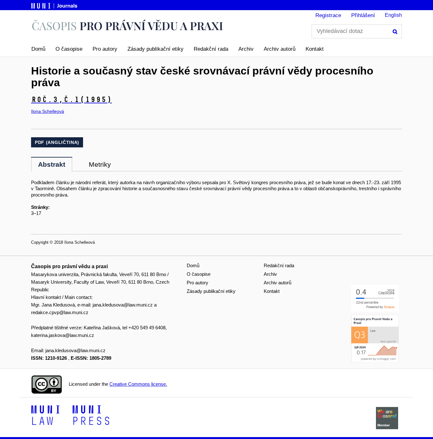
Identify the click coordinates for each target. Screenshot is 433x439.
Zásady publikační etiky (155, 49)
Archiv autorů (279, 49)
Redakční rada (211, 49)
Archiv (246, 49)
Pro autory (105, 49)
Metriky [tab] (100, 164)
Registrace (328, 15)
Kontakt (315, 49)
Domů (38, 49)
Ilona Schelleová (47, 111)
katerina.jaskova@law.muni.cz (62, 335)
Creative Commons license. (138, 384)
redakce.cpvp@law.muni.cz (59, 312)
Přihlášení (363, 15)
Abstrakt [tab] (51, 164)
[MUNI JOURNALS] (55, 5)
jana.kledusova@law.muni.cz (123, 304)
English (393, 15)
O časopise (68, 49)
